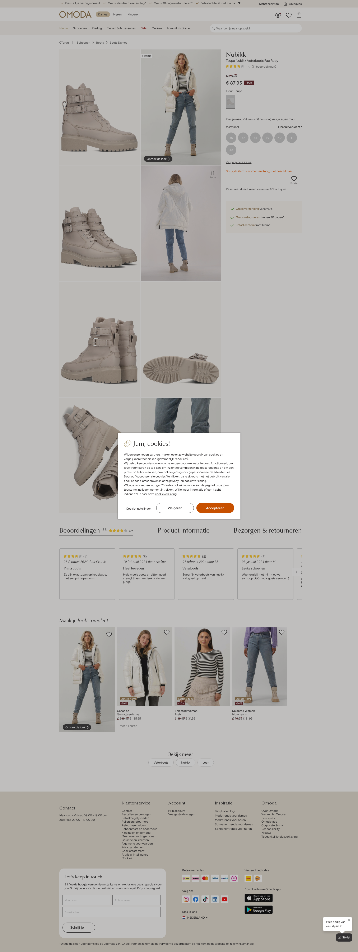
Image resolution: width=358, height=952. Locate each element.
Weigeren (175, 508)
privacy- (174, 480)
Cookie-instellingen (139, 508)
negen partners (150, 454)
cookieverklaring (195, 480)
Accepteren (215, 508)
